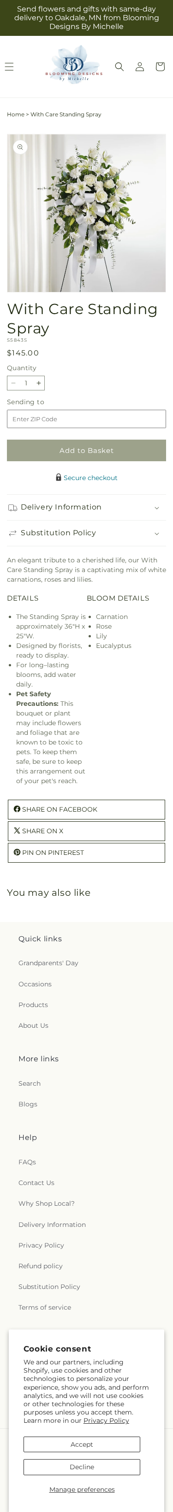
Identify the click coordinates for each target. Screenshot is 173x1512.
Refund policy (40, 1266)
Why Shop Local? (46, 1203)
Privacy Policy (106, 1420)
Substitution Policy (49, 1287)
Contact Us (36, 1183)
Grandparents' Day (48, 963)
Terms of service (44, 1307)
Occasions (35, 984)
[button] (119, 67)
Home (15, 114)
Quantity (21, 368)
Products (33, 1005)
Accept (82, 1444)
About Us (33, 1025)
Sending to (39, 402)
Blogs (27, 1104)
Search (29, 1083)
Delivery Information (52, 1224)
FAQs (27, 1162)
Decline (82, 1467)
